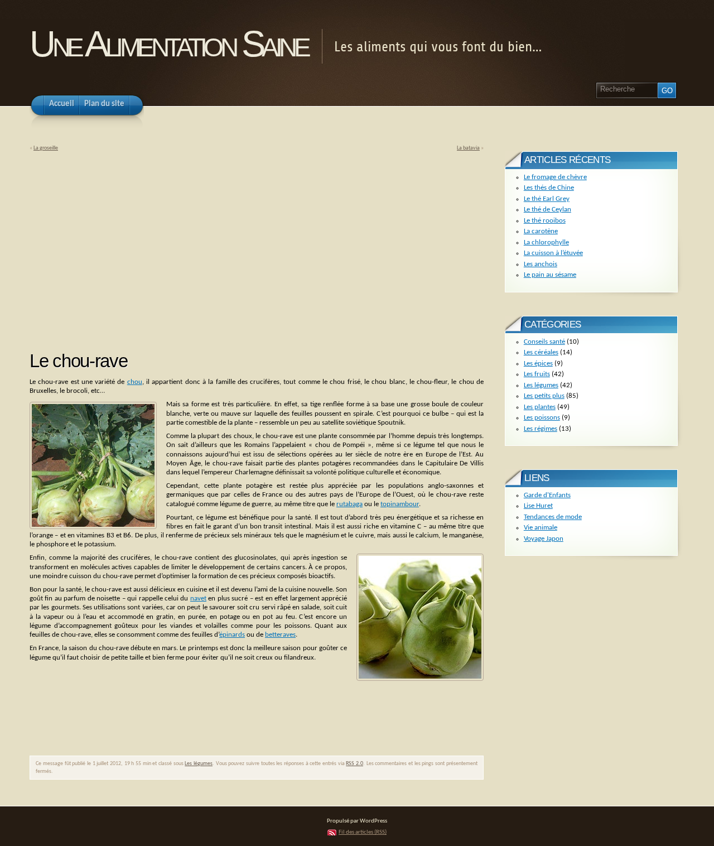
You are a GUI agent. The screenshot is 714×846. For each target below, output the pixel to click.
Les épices (538, 363)
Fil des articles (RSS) (363, 832)
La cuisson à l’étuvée (553, 253)
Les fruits (537, 374)
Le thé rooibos (545, 220)
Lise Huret (538, 505)
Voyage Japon (543, 538)
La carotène (541, 231)
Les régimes (540, 428)
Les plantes (540, 407)
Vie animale (540, 527)
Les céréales (541, 352)
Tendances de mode (553, 517)
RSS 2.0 (354, 764)
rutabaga (349, 504)
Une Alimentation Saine (168, 43)
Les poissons (542, 417)
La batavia (468, 148)
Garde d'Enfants (547, 495)
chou (134, 382)
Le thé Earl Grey (547, 199)
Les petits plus (544, 396)
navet (198, 598)
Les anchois (540, 264)
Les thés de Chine (549, 187)
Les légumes (199, 764)
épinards (232, 634)
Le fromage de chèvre (555, 177)
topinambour (399, 504)
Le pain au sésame (550, 274)
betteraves (280, 634)
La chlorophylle (546, 242)
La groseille (45, 148)
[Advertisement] (123, 248)
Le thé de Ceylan (547, 209)
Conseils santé (544, 341)
